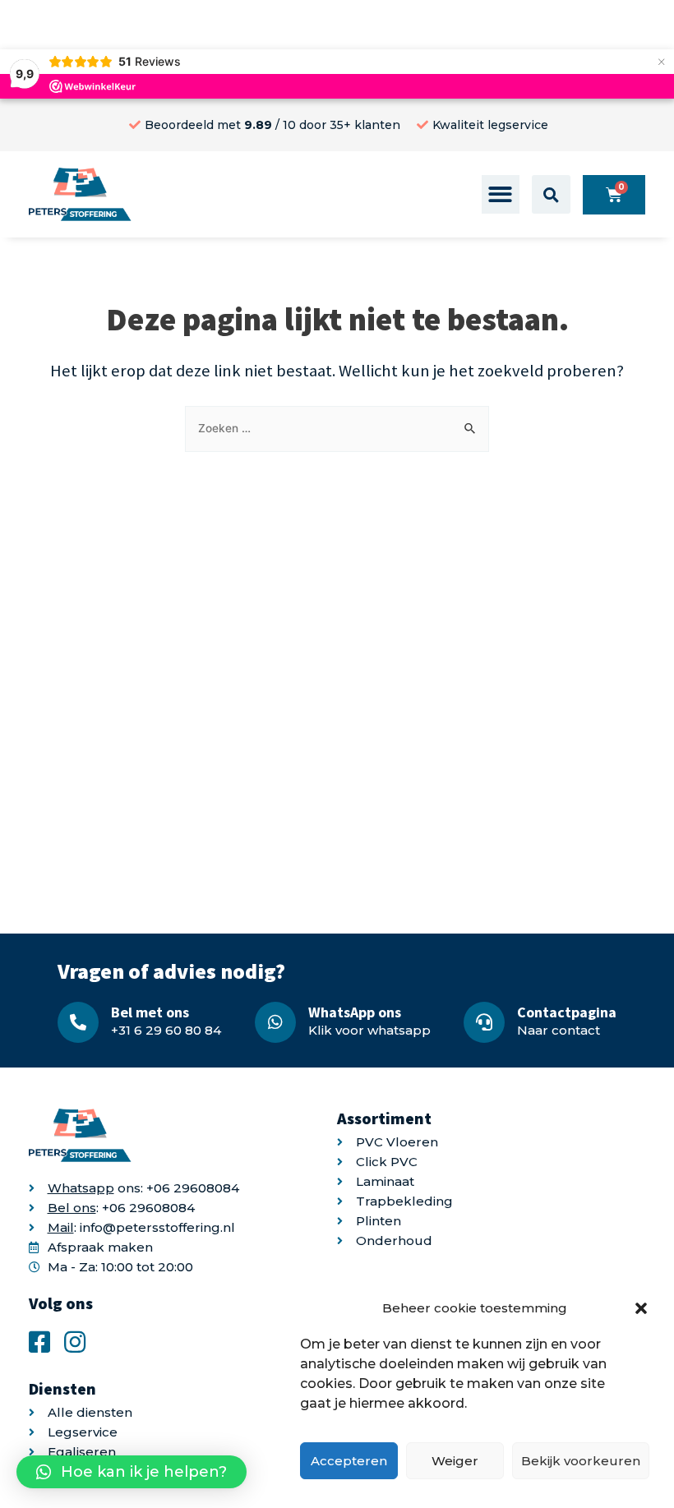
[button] (641, 1308)
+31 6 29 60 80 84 (166, 1030)
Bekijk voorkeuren (580, 1461)
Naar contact (558, 1030)
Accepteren (349, 1461)
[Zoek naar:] (337, 428)
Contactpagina (566, 1012)
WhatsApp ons (354, 1012)
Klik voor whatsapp (369, 1030)
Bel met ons (150, 1012)
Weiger (455, 1461)
